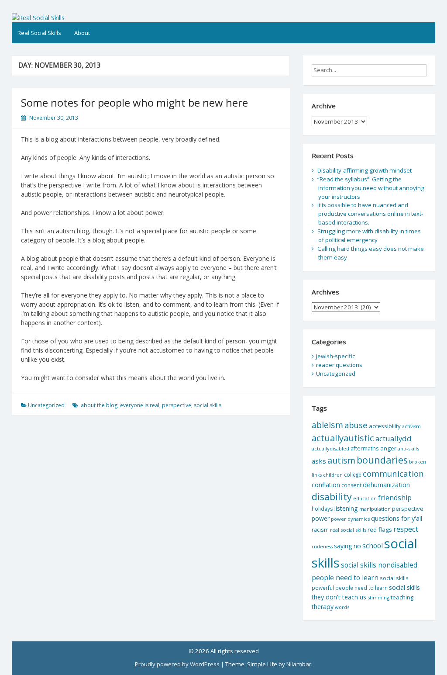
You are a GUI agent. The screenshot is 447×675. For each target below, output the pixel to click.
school (372, 545)
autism (341, 460)
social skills (207, 405)
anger (388, 448)
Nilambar (298, 664)
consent (351, 485)
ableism (327, 425)
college (352, 474)
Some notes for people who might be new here (134, 102)
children (333, 474)
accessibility (385, 426)
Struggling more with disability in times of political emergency (369, 235)
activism (411, 426)
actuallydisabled (330, 448)
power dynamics (350, 519)
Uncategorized (46, 405)
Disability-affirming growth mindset (364, 170)
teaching (402, 597)
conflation (326, 485)
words (342, 607)
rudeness (322, 546)
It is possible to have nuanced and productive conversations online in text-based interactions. (370, 213)
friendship (395, 497)
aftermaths (365, 448)
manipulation (375, 508)
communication (393, 473)
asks (319, 461)
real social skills (348, 529)
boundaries (382, 459)
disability (332, 496)
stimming (378, 597)
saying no (347, 546)
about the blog (99, 405)
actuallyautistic (343, 438)
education (365, 498)
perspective (176, 405)
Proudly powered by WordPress (177, 664)
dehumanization (386, 484)
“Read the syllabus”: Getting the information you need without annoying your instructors (370, 188)
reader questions (339, 365)
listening (346, 508)
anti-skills (408, 448)
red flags (380, 529)
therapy (323, 606)
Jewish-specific (335, 356)
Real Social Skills (39, 33)
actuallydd (393, 438)
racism (320, 529)
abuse (356, 424)
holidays (322, 508)
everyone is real (139, 405)
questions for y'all (396, 518)
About (82, 33)
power (321, 518)
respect (405, 529)
